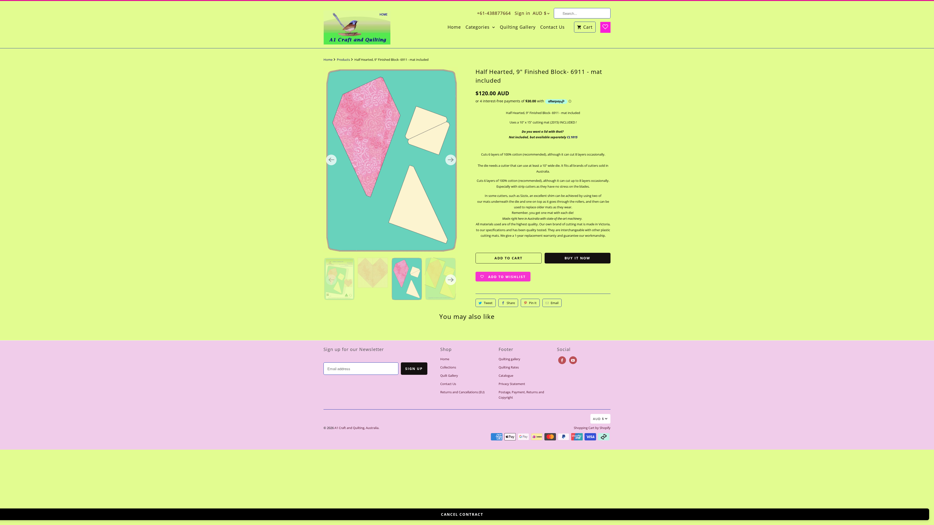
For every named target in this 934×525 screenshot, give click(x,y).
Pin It (533, 303)
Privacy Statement (512, 384)
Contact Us (552, 27)
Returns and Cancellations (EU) (462, 392)
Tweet (488, 303)
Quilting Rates (509, 367)
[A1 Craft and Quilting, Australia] (356, 24)
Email (554, 303)
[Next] (450, 160)
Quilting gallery (509, 359)
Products (344, 59)
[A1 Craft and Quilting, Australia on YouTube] (573, 360)
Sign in (522, 13)
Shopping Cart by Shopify (592, 428)
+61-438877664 (494, 13)
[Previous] (331, 160)
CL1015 (572, 137)
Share (511, 303)
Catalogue (506, 375)
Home (454, 27)
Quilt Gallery (449, 375)
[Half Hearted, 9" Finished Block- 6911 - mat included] (390, 160)
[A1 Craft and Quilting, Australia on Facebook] (562, 360)
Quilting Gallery (518, 27)
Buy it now (577, 258)
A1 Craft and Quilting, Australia (356, 428)
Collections (448, 367)
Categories (478, 27)
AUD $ (540, 13)
